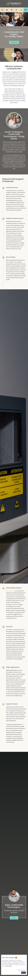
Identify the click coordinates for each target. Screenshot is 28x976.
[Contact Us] (16, 9)
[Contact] (21, 9)
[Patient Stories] (7, 9)
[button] (14, 42)
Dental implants (10, 591)
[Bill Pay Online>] (11, 9)
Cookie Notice (8, 966)
